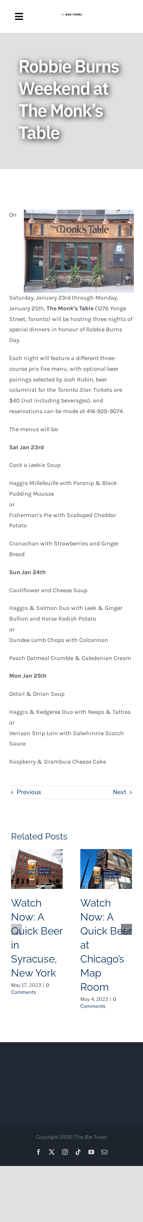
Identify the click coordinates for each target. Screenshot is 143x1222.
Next (119, 792)
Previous (29, 792)
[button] (16, 929)
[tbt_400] (71, 16)
